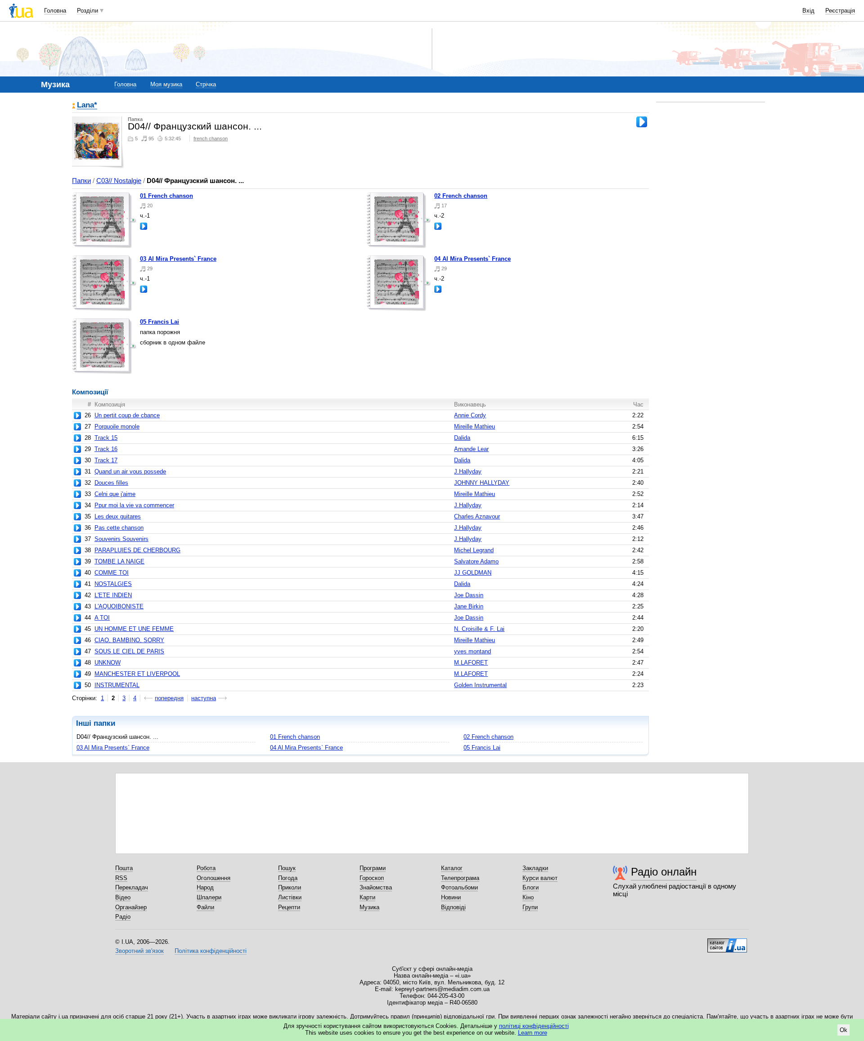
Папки (81, 180)
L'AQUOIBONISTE (119, 606)
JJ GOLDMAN (472, 572)
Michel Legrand (474, 550)
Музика (369, 907)
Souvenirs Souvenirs (121, 539)
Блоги (530, 887)
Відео (122, 897)
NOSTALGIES (113, 584)
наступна (203, 698)
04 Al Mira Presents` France (472, 258)
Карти (367, 897)
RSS (121, 878)
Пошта (124, 868)
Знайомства (376, 887)
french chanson (211, 138)
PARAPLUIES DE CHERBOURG (137, 550)
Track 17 (105, 460)
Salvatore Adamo (476, 561)
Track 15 (105, 437)
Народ (205, 887)
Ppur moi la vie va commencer (134, 505)
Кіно (528, 897)
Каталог (452, 868)
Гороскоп (372, 878)
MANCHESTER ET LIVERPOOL (137, 673)
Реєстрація (840, 10)
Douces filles (111, 482)
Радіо (122, 916)
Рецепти (289, 907)
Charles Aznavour (477, 516)
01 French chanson (166, 195)
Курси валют (540, 878)
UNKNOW (107, 662)
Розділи (87, 10)
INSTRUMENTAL (117, 685)
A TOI (102, 617)
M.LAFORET (471, 662)
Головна (55, 10)
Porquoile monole (117, 426)
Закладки (535, 868)
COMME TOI (111, 572)
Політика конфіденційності (211, 950)
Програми (373, 868)
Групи (530, 907)
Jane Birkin (468, 606)
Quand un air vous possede (130, 471)
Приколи (289, 887)
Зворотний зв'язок (139, 950)
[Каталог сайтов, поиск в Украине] (727, 942)
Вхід (808, 10)
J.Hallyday (468, 471)
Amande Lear (471, 449)
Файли (205, 907)
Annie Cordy (470, 415)
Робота (206, 868)
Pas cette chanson (119, 527)
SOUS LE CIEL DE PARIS (129, 651)
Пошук (287, 868)
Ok (843, 1030)
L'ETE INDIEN (113, 595)
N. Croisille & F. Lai (479, 628)
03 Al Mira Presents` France (178, 258)
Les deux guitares (117, 516)
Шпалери (209, 897)
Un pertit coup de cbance (127, 415)
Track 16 (105, 449)
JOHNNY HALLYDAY (481, 482)
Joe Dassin (468, 595)
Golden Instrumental (480, 685)
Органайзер (131, 907)
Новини (451, 897)
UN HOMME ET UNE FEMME (134, 628)
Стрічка (206, 84)
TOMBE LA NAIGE (119, 561)
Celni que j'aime (114, 494)
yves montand (472, 651)
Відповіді (453, 907)
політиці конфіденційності (534, 1026)
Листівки (290, 897)
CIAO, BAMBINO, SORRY (129, 640)
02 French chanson (460, 195)
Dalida (462, 437)
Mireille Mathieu (474, 426)
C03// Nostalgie (118, 180)
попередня (169, 698)
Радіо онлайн (664, 872)
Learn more (532, 1032)
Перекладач (131, 887)
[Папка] (104, 220)
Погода (287, 878)
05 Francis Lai (159, 321)
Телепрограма (460, 878)
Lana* (87, 105)
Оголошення (213, 878)
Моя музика (166, 84)
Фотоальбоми (459, 887)
